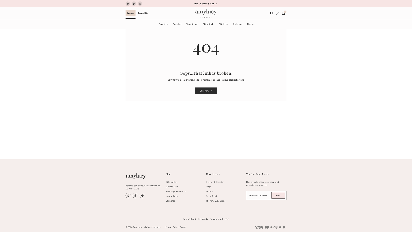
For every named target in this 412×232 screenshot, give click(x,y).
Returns (209, 191)
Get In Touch (211, 196)
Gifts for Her (171, 182)
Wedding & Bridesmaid (176, 191)
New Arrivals (172, 196)
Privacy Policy (172, 227)
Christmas (170, 201)
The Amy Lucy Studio (215, 201)
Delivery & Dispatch (215, 182)
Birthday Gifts (172, 186)
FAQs (208, 186)
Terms (183, 227)
